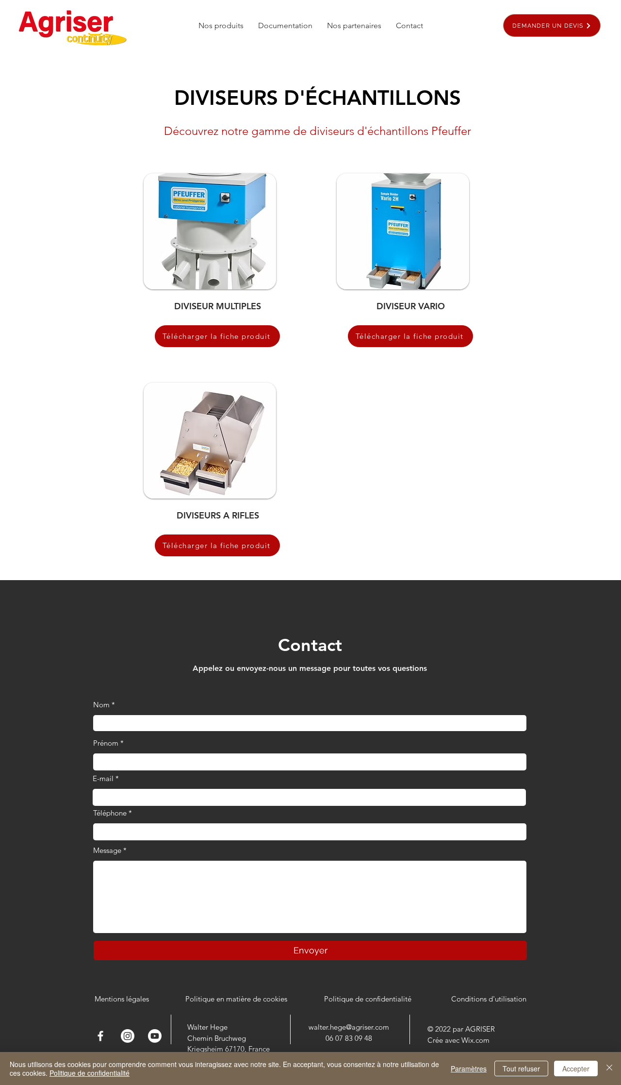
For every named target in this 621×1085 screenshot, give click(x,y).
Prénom (105, 743)
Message (107, 850)
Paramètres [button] (469, 1068)
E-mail (103, 778)
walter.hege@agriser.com (349, 1027)
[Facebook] (100, 1036)
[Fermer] (609, 1068)
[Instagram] (127, 1036)
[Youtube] (155, 1036)
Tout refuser (521, 1068)
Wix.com (475, 1040)
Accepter (575, 1068)
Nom (101, 704)
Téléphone (110, 813)
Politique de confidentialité (89, 1073)
